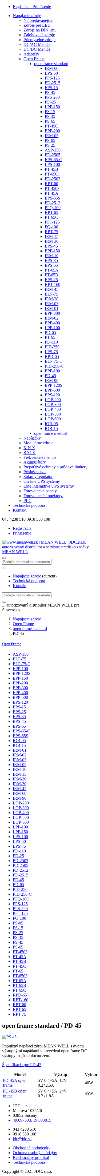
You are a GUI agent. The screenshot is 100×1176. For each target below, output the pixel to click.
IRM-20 (51, 299)
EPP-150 (52, 251)
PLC (27, 500)
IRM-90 (51, 380)
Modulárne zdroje (38, 443)
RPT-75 (51, 231)
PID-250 (52, 347)
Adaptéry (31, 54)
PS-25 (50, 145)
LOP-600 (53, 419)
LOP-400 (53, 409)
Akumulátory (34, 462)
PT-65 (50, 337)
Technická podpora (29, 505)
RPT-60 (51, 183)
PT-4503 (52, 188)
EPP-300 (52, 313)
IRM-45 (51, 289)
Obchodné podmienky (31, 1148)
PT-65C (51, 217)
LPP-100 (52, 327)
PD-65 (50, 332)
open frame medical (50, 433)
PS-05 (50, 140)
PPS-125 (52, 78)
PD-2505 (52, 155)
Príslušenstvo (34, 471)
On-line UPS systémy (41, 481)
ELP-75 (51, 294)
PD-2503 (52, 179)
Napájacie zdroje (27, 15)
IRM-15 (51, 236)
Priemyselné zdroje (39, 39)
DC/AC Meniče (36, 44)
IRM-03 (51, 303)
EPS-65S (52, 198)
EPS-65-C (53, 159)
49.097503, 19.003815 (32, 1120)
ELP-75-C (53, 361)
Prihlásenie (42, 6)
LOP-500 (53, 414)
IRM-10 (51, 255)
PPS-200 (52, 97)
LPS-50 (51, 73)
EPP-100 (52, 371)
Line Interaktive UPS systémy (48, 486)
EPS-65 (51, 265)
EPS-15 (51, 87)
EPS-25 (51, 279)
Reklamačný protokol (31, 1157)
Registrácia (23, 6)
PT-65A (51, 270)
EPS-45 (51, 246)
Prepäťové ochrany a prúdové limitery (55, 467)
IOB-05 (51, 423)
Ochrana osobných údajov (35, 1152)
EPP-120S (53, 385)
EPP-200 (52, 131)
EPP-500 (52, 390)
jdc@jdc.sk (22, 1139)
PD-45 (50, 375)
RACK (29, 452)
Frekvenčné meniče (39, 457)
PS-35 (50, 116)
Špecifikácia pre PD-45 (21, 1064)
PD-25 (50, 102)
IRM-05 (51, 135)
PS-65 (50, 121)
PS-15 (50, 111)
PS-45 (50, 92)
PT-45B (51, 169)
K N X (29, 447)
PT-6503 (52, 174)
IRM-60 (51, 68)
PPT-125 (52, 222)
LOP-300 (53, 404)
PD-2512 (52, 203)
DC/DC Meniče (36, 49)
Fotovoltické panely (40, 491)
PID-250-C (54, 366)
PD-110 (51, 342)
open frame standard (51, 63)
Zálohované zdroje (39, 35)
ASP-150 (53, 150)
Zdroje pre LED (37, 25)
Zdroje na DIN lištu (40, 30)
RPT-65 (51, 212)
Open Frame (34, 59)
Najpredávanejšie (38, 20)
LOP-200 (53, 399)
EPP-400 (52, 323)
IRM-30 (51, 241)
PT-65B (51, 275)
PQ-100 (51, 227)
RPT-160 (52, 284)
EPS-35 (51, 260)
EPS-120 (52, 395)
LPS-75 (51, 351)
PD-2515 (52, 83)
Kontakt (19, 510)
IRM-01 (51, 308)
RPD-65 (52, 356)
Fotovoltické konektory (43, 495)
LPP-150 (52, 107)
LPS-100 (52, 164)
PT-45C (51, 126)
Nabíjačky (32, 438)
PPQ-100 (53, 207)
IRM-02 (51, 318)
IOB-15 (51, 428)
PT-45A (51, 193)
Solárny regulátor (38, 476)
